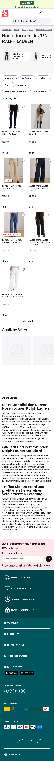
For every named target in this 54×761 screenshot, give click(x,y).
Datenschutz (9, 743)
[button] (48, 12)
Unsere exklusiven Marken (16, 645)
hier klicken (39, 567)
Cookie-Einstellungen (25, 743)
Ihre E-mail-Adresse (12, 553)
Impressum (8, 740)
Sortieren (9, 78)
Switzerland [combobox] (12, 754)
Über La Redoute (11, 634)
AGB (39, 740)
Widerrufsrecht (42, 743)
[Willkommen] (40, 12)
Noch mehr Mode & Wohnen (15, 656)
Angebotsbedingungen (25, 740)
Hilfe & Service (11, 623)
